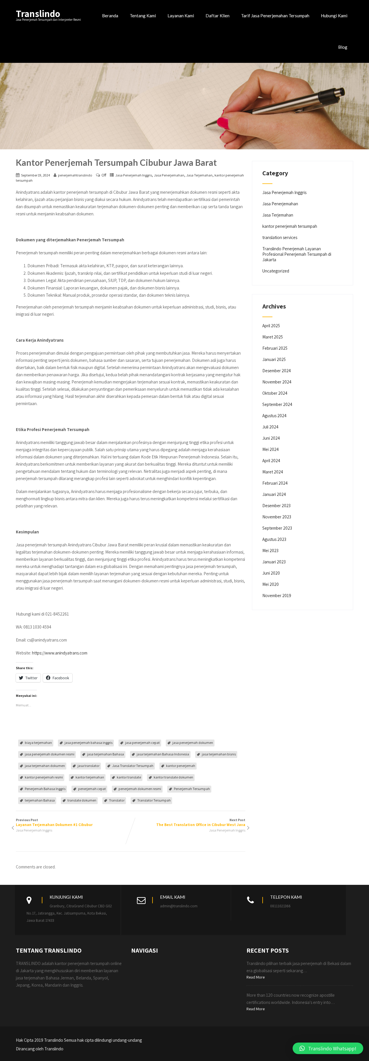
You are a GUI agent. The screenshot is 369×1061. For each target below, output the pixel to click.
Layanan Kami (180, 15)
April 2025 (271, 325)
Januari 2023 (274, 562)
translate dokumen (81, 800)
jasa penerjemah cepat (142, 742)
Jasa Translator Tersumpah (132, 765)
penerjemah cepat (92, 789)
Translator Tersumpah (154, 800)
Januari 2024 (274, 494)
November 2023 (276, 517)
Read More (255, 977)
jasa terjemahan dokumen (45, 765)
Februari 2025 (274, 348)
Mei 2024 (270, 449)
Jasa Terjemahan (199, 175)
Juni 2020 (271, 573)
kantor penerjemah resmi (44, 777)
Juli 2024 (270, 427)
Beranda (110, 15)
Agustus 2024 (274, 415)
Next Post (200, 822)
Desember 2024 (276, 370)
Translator (117, 800)
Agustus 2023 (274, 539)
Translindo (38, 13)
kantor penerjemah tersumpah (289, 226)
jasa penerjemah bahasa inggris (88, 742)
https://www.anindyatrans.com (59, 653)
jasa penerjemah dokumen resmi (49, 754)
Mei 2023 (270, 550)
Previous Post (54, 822)
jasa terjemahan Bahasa (105, 754)
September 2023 (277, 528)
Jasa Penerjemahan (169, 175)
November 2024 (276, 382)
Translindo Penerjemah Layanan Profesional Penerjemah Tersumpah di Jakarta (296, 254)
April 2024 (271, 460)
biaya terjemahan (38, 742)
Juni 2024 (271, 438)
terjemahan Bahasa (40, 800)
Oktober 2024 (274, 393)
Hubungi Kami (334, 15)
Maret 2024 (272, 472)
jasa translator (88, 765)
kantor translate (129, 777)
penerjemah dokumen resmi (139, 789)
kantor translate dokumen (173, 777)
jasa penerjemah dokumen (192, 742)
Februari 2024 (275, 483)
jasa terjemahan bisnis (219, 754)
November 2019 (276, 595)
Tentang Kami (143, 15)
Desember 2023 (276, 505)
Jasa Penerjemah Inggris (133, 175)
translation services (279, 237)
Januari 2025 (274, 359)
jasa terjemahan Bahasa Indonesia (163, 754)
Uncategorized (275, 271)
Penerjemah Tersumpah (192, 789)
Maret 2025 (272, 337)
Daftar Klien (217, 15)
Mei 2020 (270, 584)
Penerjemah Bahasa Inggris (45, 789)
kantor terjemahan (90, 777)
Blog (342, 47)
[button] (328, 1048)
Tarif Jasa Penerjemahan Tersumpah (275, 15)
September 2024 (277, 404)
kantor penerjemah (180, 765)
